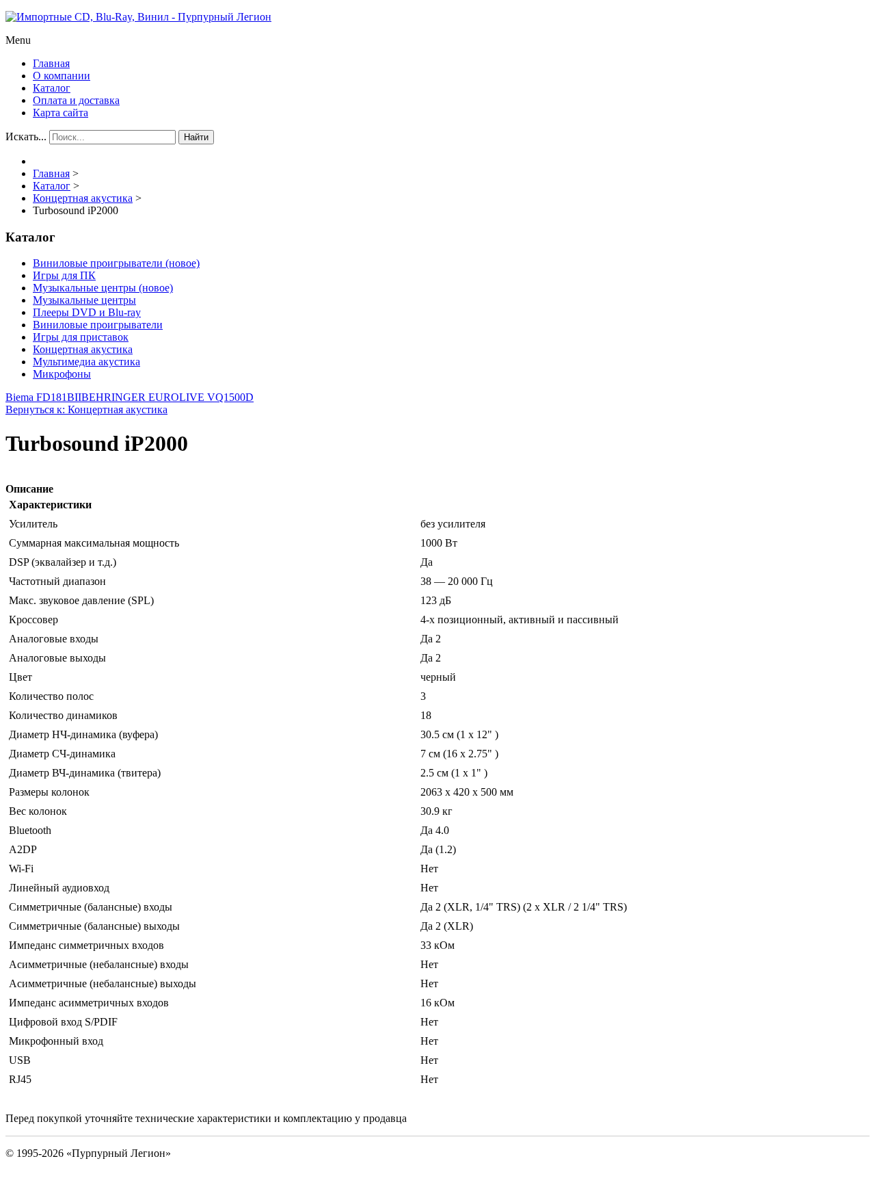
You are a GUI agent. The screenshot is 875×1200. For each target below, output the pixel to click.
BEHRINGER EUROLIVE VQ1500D (167, 397)
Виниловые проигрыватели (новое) (116, 263)
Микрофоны (62, 374)
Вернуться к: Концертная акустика (86, 409)
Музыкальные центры (84, 300)
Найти (196, 137)
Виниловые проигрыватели (98, 324)
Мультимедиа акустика (86, 361)
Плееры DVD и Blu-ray (87, 312)
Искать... (25, 136)
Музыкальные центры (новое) (103, 288)
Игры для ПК (64, 275)
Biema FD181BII (43, 397)
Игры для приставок (81, 337)
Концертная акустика (83, 349)
